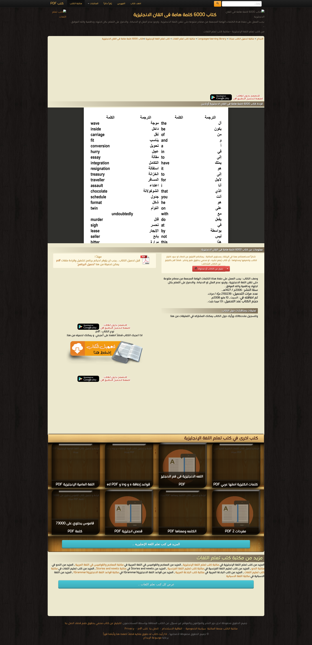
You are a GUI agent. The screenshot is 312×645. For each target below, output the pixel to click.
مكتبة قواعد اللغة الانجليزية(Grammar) (96, 572)
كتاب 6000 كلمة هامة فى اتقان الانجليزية (122, 39)
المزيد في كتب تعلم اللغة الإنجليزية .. (156, 544)
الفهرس (121, 3)
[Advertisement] (156, 69)
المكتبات (93, 3)
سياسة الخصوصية (196, 628)
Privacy (129, 628)
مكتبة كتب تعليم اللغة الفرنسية (185, 568)
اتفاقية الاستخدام (171, 628)
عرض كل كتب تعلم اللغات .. (156, 584)
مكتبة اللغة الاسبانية (238, 576)
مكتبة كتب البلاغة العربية (189, 572)
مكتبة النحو (257, 568)
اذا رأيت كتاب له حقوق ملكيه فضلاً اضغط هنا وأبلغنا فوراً (135, 634)
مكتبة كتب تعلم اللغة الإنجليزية (201, 564)
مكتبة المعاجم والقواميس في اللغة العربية (99, 564)
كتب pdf (143, 628)
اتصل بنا (153, 628)
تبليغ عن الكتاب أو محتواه (210, 269)
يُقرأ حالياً (108, 3)
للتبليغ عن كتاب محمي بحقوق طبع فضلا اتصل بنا (93, 623)
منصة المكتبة (214, 628)
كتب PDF (57, 4)
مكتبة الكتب (76, 3)
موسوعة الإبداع (152, 637)
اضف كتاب (136, 3)
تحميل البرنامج (86, 264)
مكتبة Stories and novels (111, 568)
